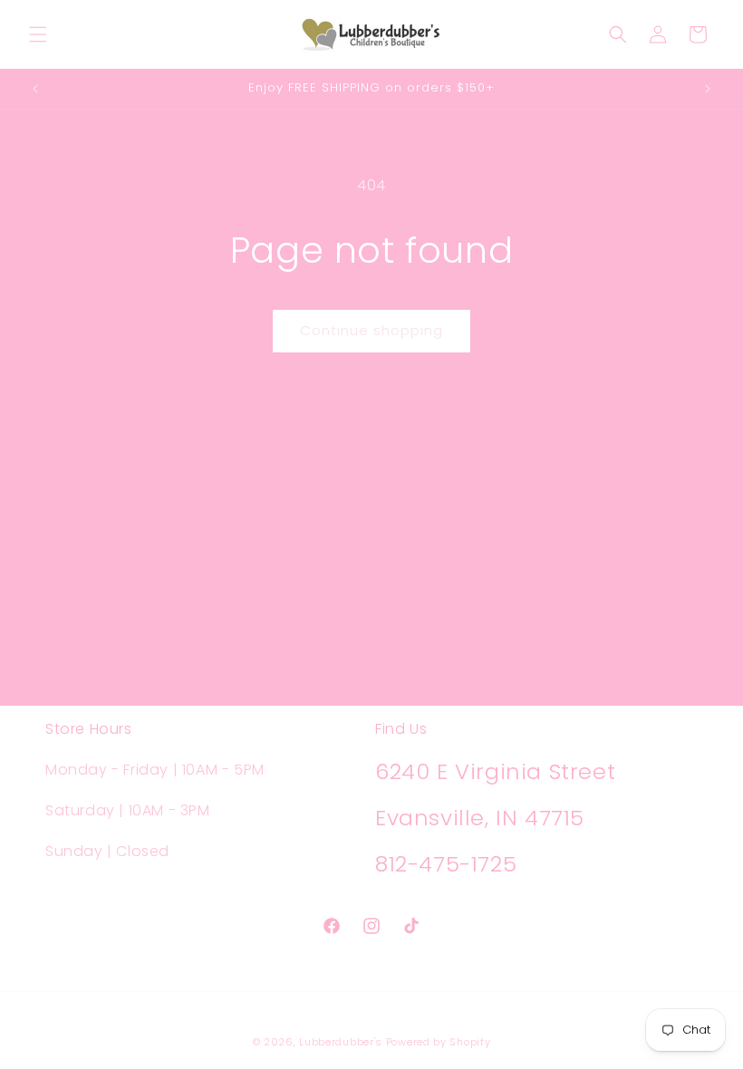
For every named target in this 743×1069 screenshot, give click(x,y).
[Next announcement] (708, 89)
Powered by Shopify (438, 1042)
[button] (38, 34)
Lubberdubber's (340, 1042)
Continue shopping (371, 330)
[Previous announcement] (35, 89)
